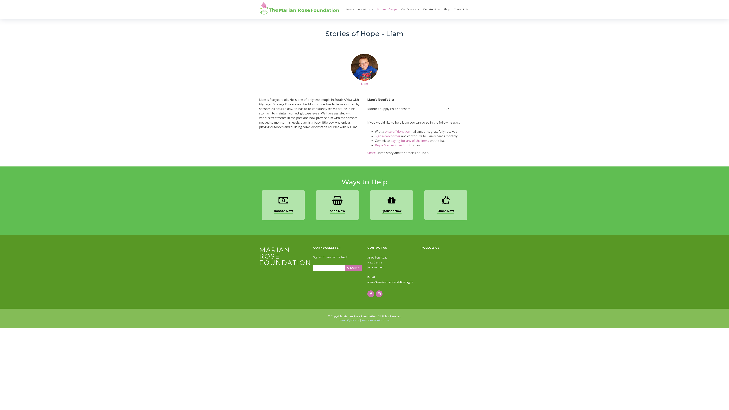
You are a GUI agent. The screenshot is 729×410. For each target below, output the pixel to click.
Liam (364, 84)
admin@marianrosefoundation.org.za (390, 282)
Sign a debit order (387, 136)
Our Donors (408, 9)
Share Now (445, 211)
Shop (446, 9)
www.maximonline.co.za (376, 320)
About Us (364, 9)
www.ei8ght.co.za (349, 320)
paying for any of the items (410, 141)
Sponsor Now (392, 211)
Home (350, 9)
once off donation (397, 131)
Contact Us (461, 9)
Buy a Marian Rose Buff (392, 145)
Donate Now (431, 9)
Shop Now (337, 211)
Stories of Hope (387, 9)
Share (371, 153)
